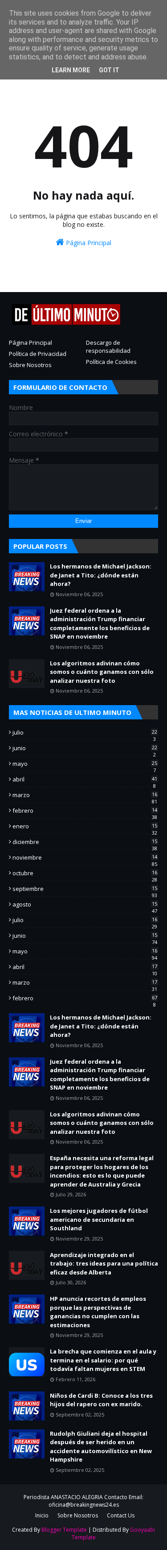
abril (84, 779)
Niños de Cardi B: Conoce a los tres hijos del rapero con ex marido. (101, 1399)
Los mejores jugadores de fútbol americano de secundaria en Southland (99, 1219)
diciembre (84, 842)
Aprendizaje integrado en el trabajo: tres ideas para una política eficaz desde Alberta (104, 1263)
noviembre (84, 857)
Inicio (42, 1515)
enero (84, 826)
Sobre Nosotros (30, 365)
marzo (84, 795)
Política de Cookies (111, 362)
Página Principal (87, 242)
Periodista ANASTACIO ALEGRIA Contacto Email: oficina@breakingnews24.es (83, 1500)
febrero (84, 810)
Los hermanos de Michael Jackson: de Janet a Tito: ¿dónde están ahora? (100, 575)
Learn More (71, 70)
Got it (109, 70)
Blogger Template (64, 1529)
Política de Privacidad (37, 354)
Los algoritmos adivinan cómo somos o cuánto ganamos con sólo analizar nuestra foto (102, 672)
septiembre (84, 889)
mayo (84, 764)
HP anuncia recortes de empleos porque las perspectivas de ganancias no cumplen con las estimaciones (98, 1312)
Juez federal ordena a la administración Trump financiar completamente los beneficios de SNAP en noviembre (100, 623)
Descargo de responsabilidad (108, 346)
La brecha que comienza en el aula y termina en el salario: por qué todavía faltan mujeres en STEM (103, 1360)
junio (84, 748)
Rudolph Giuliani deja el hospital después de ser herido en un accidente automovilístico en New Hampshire (101, 1446)
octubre (84, 873)
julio (84, 732)
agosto (84, 904)
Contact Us (120, 1515)
